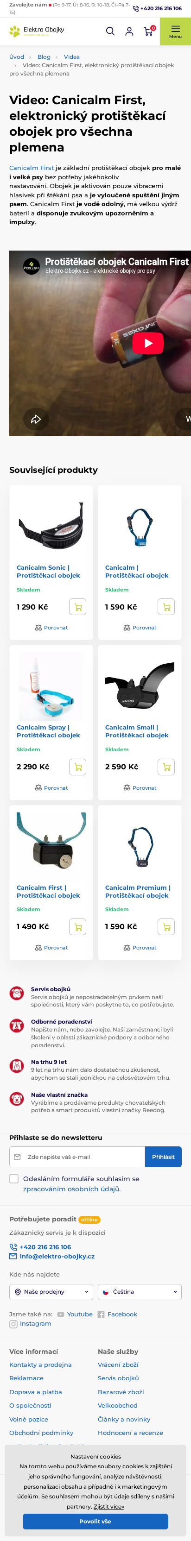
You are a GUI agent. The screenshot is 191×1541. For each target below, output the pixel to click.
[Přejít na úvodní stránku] (37, 31)
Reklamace (26, 1378)
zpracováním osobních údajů (71, 1189)
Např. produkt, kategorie (68, 72)
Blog (44, 56)
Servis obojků (118, 1378)
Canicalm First (32, 167)
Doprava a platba (35, 1392)
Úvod (16, 56)
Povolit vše (95, 1521)
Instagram (35, 1323)
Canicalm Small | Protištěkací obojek (137, 731)
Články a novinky (124, 1419)
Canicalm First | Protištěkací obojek (48, 891)
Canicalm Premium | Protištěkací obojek (138, 891)
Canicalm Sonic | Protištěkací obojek (48, 571)
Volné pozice (28, 1419)
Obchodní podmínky (41, 1432)
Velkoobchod (118, 1405)
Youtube (80, 1314)
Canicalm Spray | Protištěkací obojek (48, 731)
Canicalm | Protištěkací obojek (137, 571)
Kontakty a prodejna (40, 1364)
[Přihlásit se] (129, 31)
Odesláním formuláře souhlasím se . (81, 1184)
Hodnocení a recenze (130, 1432)
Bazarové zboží (121, 1392)
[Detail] (78, 607)
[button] (111, 31)
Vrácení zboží (118, 1364)
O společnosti (30, 1405)
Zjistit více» (109, 1506)
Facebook (122, 1314)
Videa (72, 56)
